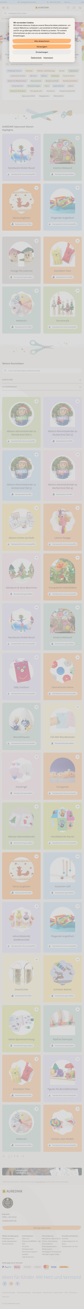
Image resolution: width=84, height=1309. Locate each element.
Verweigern (42, 46)
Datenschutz (36, 57)
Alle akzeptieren (41, 41)
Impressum (48, 57)
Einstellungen (42, 52)
